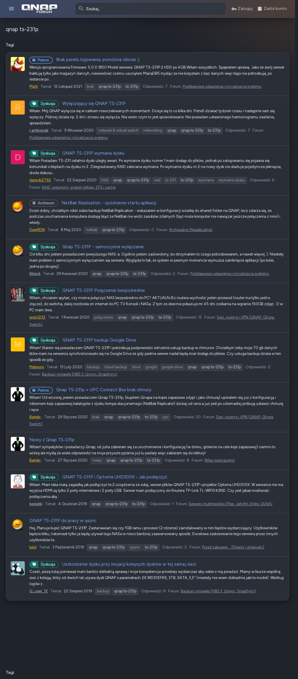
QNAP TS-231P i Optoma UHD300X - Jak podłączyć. (104, 477)
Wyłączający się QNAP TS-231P (83, 103)
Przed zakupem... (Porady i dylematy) (233, 547)
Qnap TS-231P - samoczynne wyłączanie (92, 246)
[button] (11, 9)
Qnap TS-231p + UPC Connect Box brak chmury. (95, 389)
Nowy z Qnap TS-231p (51, 439)
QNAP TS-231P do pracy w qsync (62, 520)
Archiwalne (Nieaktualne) (190, 230)
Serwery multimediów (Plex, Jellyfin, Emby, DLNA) (230, 504)
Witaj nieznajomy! (219, 460)
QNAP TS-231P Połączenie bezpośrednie (93, 290)
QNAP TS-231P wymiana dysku (82, 153)
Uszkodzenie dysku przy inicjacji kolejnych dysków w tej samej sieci (118, 564)
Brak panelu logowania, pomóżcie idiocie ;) (88, 59)
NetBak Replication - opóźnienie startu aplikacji (97, 203)
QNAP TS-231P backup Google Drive (88, 340)
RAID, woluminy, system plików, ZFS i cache (79, 187)
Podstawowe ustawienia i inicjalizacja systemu (222, 86)
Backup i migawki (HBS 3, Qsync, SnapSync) (79, 374)
